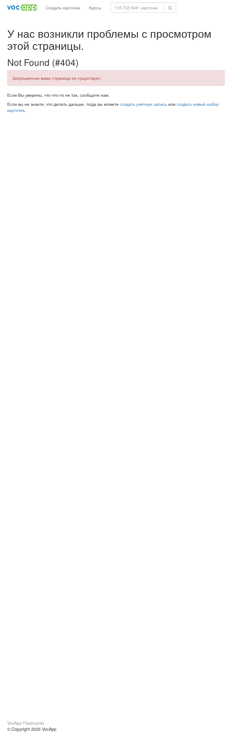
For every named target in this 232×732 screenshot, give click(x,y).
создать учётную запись (143, 104)
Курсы (95, 8)
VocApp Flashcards (25, 723)
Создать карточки (63, 8)
